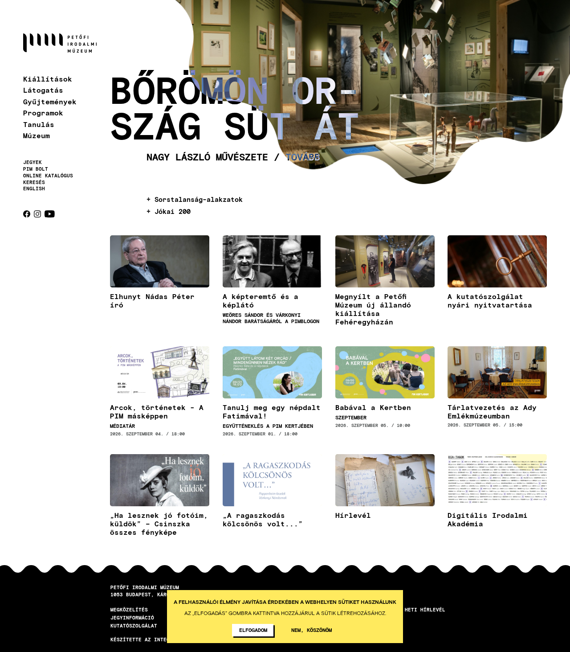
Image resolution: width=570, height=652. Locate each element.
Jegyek (32, 162)
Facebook (26, 213)
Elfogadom (253, 630)
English (34, 188)
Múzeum (36, 135)
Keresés (34, 182)
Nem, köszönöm (311, 630)
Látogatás (43, 90)
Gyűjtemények (50, 101)
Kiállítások (47, 78)
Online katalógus (48, 175)
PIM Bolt (35, 169)
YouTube (50, 213)
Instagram (37, 213)
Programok (43, 112)
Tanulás (38, 124)
